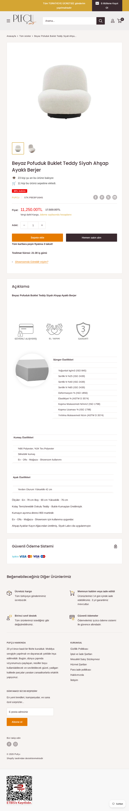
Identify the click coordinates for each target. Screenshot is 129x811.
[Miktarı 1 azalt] (24, 225)
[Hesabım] (112, 21)
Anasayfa (11, 36)
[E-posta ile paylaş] (114, 197)
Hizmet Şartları (78, 664)
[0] (119, 21)
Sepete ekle (37, 237)
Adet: (15, 225)
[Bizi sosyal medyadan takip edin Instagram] (15, 744)
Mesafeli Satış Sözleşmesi (85, 659)
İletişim (74, 680)
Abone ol (17, 721)
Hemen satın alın (91, 237)
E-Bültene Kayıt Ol (109, 5)
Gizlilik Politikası (79, 648)
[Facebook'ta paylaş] (95, 197)
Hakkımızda (77, 674)
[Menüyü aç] (8, 20)
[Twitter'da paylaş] (108, 197)
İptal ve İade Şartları (81, 654)
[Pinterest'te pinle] (102, 197)
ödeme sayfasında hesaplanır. (56, 214)
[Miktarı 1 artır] (42, 225)
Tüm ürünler (25, 36)
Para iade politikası (80, 669)
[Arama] (100, 21)
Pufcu (15, 197)
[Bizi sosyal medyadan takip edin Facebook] (9, 744)
